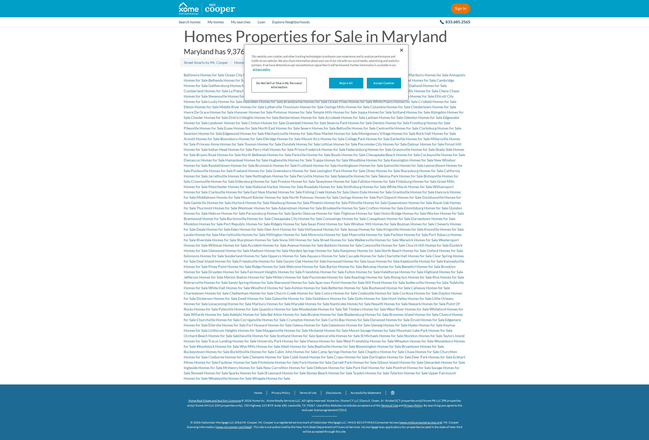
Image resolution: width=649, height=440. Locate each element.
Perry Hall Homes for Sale (273, 149)
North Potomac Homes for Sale (313, 197)
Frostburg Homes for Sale (430, 123)
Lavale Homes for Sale (201, 234)
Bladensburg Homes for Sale (366, 314)
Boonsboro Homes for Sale (241, 139)
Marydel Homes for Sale (310, 304)
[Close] (401, 50)
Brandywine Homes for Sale (305, 101)
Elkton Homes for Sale (201, 107)
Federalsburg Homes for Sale (368, 149)
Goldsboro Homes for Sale (333, 298)
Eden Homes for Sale (247, 229)
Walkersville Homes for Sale (377, 240)
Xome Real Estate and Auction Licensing (214, 400)
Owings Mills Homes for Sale (346, 107)
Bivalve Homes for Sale (326, 314)
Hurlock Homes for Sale (250, 202)
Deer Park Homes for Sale (432, 357)
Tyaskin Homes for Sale (371, 373)
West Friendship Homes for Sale (368, 341)
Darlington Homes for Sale (390, 357)
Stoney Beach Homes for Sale (329, 373)
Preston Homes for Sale (296, 181)
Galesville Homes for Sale (292, 298)
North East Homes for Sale (279, 128)
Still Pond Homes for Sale (385, 282)
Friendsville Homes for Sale (260, 261)
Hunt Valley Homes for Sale (409, 298)
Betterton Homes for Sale (348, 288)
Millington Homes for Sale (286, 234)
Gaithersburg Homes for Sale (231, 85)
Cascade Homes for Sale (365, 256)
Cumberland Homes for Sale (206, 91)
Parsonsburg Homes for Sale (268, 213)
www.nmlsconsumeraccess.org (420, 422)
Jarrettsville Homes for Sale (230, 176)
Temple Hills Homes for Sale (335, 112)
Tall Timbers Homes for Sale (364, 309)
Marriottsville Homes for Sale (242, 234)
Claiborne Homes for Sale (228, 357)
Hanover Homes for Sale (253, 112)
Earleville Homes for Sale (410, 139)
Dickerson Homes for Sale (216, 298)
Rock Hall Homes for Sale (436, 133)
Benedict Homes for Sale (421, 266)
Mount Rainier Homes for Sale (265, 197)
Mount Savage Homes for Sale (372, 330)
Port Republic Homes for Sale (247, 224)
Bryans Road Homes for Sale (218, 155)
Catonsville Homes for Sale (384, 245)
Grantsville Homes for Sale (413, 192)
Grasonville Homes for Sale (413, 149)
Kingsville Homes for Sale (403, 229)
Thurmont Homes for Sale (216, 208)
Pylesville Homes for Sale (238, 309)
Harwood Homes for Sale (346, 261)
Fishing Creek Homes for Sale (326, 192)
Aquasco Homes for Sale (326, 256)
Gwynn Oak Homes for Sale (304, 261)
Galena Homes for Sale (310, 325)
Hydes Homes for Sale (425, 325)
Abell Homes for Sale (297, 346)
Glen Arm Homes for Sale (284, 229)
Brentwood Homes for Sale (205, 218)
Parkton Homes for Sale (409, 234)
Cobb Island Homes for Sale (311, 357)
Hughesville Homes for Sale (290, 160)
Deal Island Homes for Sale (217, 261)
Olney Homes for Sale (383, 171)
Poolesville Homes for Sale (212, 171)
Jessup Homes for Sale (365, 229)
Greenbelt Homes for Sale (306, 123)
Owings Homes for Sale (357, 197)
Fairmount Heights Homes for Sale (274, 272)
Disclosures (333, 393)
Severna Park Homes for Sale (349, 123)
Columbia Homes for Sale (390, 107)
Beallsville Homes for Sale (335, 346)
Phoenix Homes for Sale (329, 202)
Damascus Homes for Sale (204, 160)
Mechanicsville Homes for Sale (289, 133)
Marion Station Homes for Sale (248, 277)
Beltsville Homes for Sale (355, 128)
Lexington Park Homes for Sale (341, 171)
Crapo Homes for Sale (351, 357)
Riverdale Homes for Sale (216, 240)
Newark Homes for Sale (426, 304)
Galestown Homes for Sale (349, 325)
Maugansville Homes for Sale (285, 330)
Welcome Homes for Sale (306, 266)
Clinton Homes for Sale (266, 123)
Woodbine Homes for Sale (369, 160)
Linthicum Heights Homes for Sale (235, 330)
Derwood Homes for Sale (390, 320)
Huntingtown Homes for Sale (360, 165)
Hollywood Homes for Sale (326, 229)
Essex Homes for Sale (240, 128)
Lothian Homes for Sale (339, 144)
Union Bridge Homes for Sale (403, 213)
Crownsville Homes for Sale (213, 181)
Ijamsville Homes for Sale (403, 165)
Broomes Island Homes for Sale (413, 314)
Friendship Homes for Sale (323, 272)
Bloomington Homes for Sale (378, 346)
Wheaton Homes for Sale (414, 341)
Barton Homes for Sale (344, 266)
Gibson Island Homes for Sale (400, 362)
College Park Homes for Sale (367, 139)
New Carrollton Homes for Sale (288, 367)
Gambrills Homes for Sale (211, 202)
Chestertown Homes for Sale (433, 107)
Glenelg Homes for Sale (389, 325)
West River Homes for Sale (408, 309)
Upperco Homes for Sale (287, 256)
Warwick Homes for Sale (418, 240)
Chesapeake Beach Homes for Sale (393, 155)
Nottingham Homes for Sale (274, 176)
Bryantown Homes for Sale (423, 346)
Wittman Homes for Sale (227, 245)
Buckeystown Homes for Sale (206, 352)
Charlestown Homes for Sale (206, 293)
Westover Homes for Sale (258, 208)
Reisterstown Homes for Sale (301, 117)
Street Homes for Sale (337, 240)
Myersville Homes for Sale (369, 234)
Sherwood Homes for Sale (294, 282)
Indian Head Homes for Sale (230, 149)
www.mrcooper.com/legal (234, 427)
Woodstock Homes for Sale (217, 346)
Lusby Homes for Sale (225, 101)
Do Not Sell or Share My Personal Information (279, 85)
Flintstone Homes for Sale (278, 362)
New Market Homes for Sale (336, 133)
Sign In (460, 8)
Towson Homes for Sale (262, 144)
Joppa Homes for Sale (375, 112)
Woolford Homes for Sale (271, 288)
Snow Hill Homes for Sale (299, 240)
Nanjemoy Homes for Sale (360, 250)
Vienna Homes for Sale (324, 341)
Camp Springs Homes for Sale (341, 352)
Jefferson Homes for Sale (203, 277)
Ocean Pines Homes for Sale (350, 101)
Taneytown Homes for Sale (336, 181)
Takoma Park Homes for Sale (400, 176)
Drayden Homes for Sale (227, 272)
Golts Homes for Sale (371, 298)
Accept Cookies (383, 83)
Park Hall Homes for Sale (372, 367)
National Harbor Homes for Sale (278, 187)
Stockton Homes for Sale (423, 336)
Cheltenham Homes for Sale (251, 293)
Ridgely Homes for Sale (289, 224)
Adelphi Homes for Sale (248, 314)
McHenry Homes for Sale (243, 367)
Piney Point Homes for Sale (229, 266)
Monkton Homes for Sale (203, 224)
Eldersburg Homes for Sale (256, 181)
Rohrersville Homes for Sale (206, 282)
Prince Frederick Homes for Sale (319, 149)
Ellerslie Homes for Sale (227, 325)
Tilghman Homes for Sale (360, 213)
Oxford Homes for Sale (445, 250)
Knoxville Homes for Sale (444, 229)
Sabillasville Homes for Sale (254, 336)
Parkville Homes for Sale (311, 155)
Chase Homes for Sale (422, 352)
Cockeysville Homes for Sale (443, 155)
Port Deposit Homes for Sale (398, 197)
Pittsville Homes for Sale (367, 202)
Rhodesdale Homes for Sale (320, 309)
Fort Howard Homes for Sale (269, 325)
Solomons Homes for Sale (204, 256)
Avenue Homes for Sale (305, 245)
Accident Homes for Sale (267, 245)
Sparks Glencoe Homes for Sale (315, 213)
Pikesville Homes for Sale (203, 128)
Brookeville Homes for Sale (344, 208)
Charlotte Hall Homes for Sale (408, 256)
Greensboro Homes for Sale (294, 171)
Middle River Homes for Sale (241, 107)
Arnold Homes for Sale (202, 139)
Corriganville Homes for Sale (263, 320)
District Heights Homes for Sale (253, 117)
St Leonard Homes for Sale (285, 373)
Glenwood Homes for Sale (228, 250)
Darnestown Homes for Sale (433, 218)
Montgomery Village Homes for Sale (386, 133)
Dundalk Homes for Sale (301, 144)
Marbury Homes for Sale (271, 304)
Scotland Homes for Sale (296, 336)
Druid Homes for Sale (427, 320)
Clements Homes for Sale (269, 357)
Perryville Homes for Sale (317, 176)
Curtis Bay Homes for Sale (348, 320)
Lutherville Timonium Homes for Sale (294, 107)
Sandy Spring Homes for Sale (250, 282)
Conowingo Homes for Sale (344, 218)
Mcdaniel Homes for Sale (328, 330)
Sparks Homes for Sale (246, 373)
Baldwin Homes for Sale (343, 245)
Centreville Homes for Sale (397, 128)
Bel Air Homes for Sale (420, 91)
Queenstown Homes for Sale (410, 202)
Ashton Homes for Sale (310, 288)
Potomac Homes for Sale (292, 112)
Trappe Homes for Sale (330, 160)
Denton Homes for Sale (391, 123)
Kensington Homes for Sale (412, 160)
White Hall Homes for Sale (229, 288)
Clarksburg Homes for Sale (440, 128)
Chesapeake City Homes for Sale (297, 218)
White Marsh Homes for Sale (409, 187)
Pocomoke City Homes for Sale (382, 144)
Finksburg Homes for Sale (416, 181)
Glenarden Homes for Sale (444, 362)
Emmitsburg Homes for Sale (426, 208)
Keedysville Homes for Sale (421, 261)
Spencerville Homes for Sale (338, 336)
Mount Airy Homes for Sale (322, 139)
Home (258, 393)
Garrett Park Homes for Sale (354, 362)
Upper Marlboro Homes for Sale (423, 75)
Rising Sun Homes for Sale (411, 277)
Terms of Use (307, 393)
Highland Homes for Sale (443, 272)
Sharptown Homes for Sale (258, 240)
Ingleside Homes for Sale (203, 367)
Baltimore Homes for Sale (204, 75)
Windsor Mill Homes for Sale (373, 224)
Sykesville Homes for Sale (357, 176)
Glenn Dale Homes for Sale (371, 192)
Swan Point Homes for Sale (329, 224)
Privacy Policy (281, 393)
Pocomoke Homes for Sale (330, 277)
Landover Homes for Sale (228, 123)
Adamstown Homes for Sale (300, 208)
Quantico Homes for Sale (278, 309)
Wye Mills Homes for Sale (260, 346)
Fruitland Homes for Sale (317, 165)
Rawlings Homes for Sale (370, 277)
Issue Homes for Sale (383, 261)
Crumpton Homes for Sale (307, 320)
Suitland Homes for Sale (411, 112)
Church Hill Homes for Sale (427, 245)
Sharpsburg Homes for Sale (422, 171)
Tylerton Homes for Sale (409, 373)
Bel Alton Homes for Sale (287, 314)
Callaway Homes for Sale (430, 288)
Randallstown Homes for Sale (231, 165)
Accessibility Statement (366, 393)
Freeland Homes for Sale (252, 171)
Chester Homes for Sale (209, 117)
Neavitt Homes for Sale (389, 304)
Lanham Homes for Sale (384, 117)
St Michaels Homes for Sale (381, 336)
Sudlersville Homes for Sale (427, 282)
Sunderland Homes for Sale (246, 256)
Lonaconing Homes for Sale (229, 304)
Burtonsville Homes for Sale (249, 218)
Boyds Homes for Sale (348, 155)
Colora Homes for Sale (339, 293)
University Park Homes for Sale (281, 341)
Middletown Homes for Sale (218, 197)
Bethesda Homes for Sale (227, 80)
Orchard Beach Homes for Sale (208, 336)
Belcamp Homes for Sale (382, 266)
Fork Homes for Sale (315, 362)
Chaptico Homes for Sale (384, 352)
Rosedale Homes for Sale (323, 187)
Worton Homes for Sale (445, 213)
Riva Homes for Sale (448, 277)
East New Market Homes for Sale (276, 192)
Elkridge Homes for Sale (282, 139)
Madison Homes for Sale (269, 250)
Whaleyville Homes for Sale (229, 378)
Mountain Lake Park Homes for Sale (424, 330)
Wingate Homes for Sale (271, 378)
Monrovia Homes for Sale (328, 234)
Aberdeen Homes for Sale (263, 101)
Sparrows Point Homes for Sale (339, 282)
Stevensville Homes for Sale (229, 96)
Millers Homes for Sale (291, 277)
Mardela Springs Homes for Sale (314, 250)
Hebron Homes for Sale (226, 213)
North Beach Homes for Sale (404, 250)
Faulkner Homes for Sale (238, 362)
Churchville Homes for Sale (218, 320)
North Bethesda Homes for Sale (266, 155)
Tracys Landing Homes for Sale (232, 341)
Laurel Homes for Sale (418, 80)
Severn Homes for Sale (318, 128)
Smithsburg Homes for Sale (365, 187)
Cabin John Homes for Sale (296, 352)
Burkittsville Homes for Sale (252, 352)
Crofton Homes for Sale (384, 208)
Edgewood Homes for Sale (243, 133)
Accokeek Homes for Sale (345, 117)
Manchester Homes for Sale (230, 187)
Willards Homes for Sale (210, 314)
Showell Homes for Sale (209, 373)
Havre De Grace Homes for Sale (208, 112)
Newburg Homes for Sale (289, 202)
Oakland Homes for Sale (428, 85)
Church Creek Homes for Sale (297, 293)
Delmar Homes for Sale (425, 144)
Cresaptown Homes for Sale (388, 218)
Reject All (346, 83)
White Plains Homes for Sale (395, 101)
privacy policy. (261, 69)
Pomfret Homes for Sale (412, 367)
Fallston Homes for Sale (376, 181)
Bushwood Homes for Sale (389, 288)
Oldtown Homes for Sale (333, 367)
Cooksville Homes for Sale (378, 293)
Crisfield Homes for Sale (437, 101)
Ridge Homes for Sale (268, 266)
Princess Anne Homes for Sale (220, 144)
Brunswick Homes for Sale (276, 165)
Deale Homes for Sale (213, 229)
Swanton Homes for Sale (203, 133)
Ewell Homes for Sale (254, 298)
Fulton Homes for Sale (362, 272)
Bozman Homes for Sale (415, 224)
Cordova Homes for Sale (419, 293)
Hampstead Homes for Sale (246, 160)
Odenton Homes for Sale (423, 117)
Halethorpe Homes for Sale (402, 272)
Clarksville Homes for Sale (229, 192)
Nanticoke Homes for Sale (350, 304)
